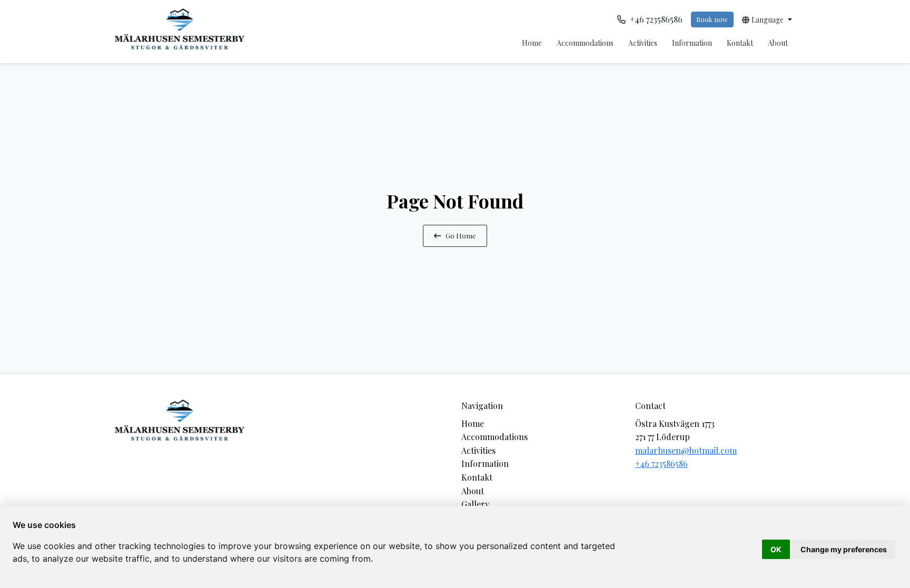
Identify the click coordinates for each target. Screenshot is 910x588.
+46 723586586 (661, 463)
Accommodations (585, 43)
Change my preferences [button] (843, 549)
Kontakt (740, 43)
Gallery (475, 504)
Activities (642, 43)
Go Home (461, 235)
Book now (712, 19)
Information (692, 43)
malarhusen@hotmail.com (686, 450)
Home (532, 43)
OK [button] (776, 549)
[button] (767, 19)
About (778, 43)
